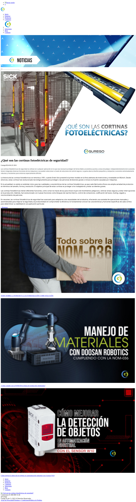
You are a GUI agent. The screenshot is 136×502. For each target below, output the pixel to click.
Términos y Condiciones (21, 500)
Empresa (7, 16)
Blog (6, 31)
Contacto (7, 32)
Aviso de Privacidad (7, 500)
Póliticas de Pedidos (35, 500)
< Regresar (4, 207)
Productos (8, 18)
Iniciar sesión (10, 2)
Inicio (6, 14)
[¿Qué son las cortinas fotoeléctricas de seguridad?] (8, 11)
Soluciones (8, 29)
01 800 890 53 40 (14, 495)
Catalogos (8, 19)
